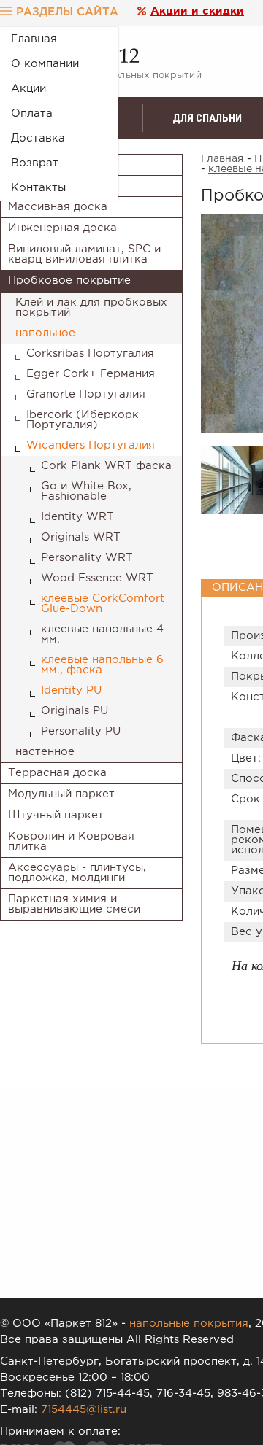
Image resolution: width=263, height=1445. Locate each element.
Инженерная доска (62, 228)
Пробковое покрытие (69, 280)
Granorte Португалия (85, 394)
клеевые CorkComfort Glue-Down (102, 603)
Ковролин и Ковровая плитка (71, 841)
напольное (45, 333)
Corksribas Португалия (90, 353)
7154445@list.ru (83, 1409)
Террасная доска (57, 773)
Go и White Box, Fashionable (86, 491)
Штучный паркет (56, 815)
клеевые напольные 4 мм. (102, 634)
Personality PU (81, 731)
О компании (45, 64)
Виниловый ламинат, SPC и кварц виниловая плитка (84, 254)
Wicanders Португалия (90, 445)
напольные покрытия (188, 1323)
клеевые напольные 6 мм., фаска (102, 665)
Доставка (38, 138)
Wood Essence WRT (97, 578)
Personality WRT (87, 557)
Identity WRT (77, 517)
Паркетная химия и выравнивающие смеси (74, 904)
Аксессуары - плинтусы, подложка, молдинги (77, 873)
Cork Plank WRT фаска (106, 465)
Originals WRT (81, 537)
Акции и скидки (197, 11)
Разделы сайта (67, 12)
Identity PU (71, 690)
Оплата (32, 113)
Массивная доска (57, 207)
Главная (34, 39)
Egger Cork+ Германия (90, 374)
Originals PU (74, 711)
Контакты (38, 188)
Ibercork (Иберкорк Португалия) (82, 420)
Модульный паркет (61, 794)
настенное (45, 751)
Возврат (34, 163)
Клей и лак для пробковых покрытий (91, 307)
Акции (28, 88)
